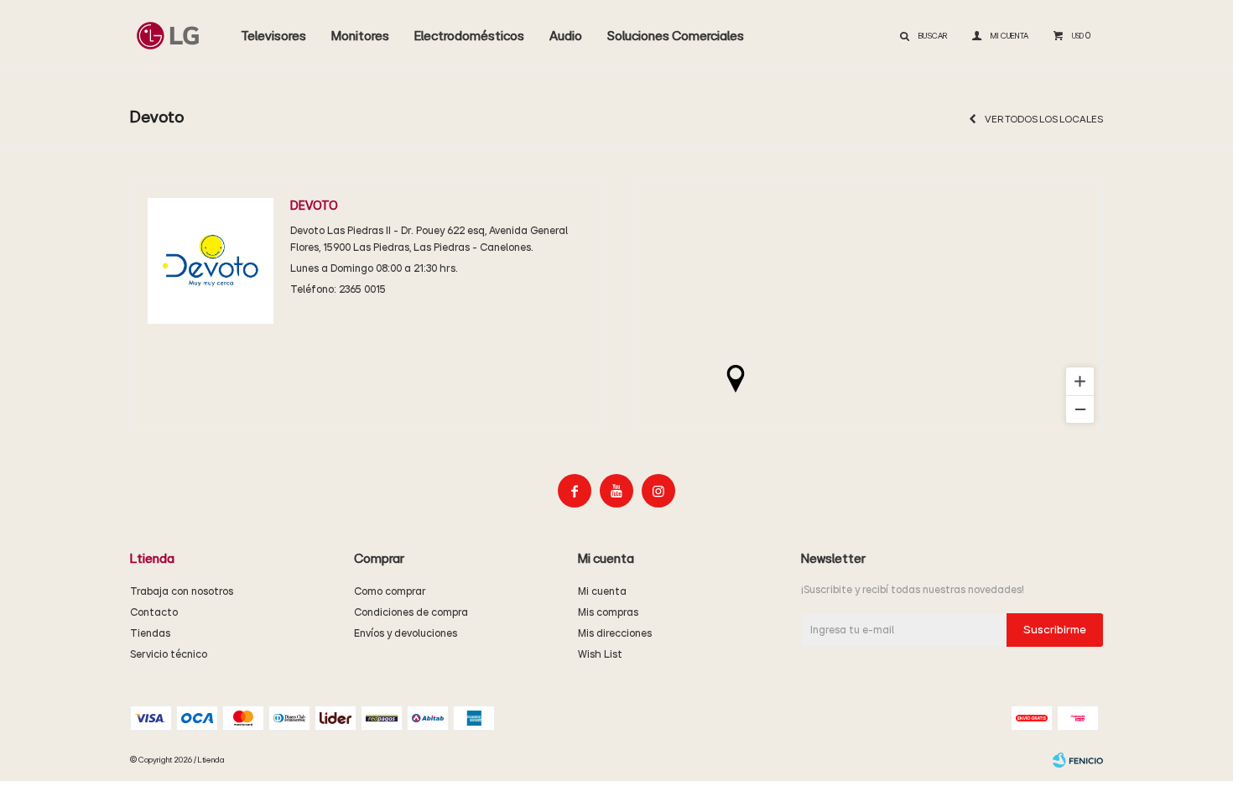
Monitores (360, 36)
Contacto (154, 612)
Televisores (273, 36)
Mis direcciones (615, 633)
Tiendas (150, 633)
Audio (565, 36)
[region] (869, 306)
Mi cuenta (602, 591)
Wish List (600, 654)
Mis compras (608, 612)
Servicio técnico (168, 654)
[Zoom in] (1080, 381)
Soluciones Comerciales (675, 36)
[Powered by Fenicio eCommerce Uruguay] (1078, 760)
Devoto (314, 206)
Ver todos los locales (1044, 119)
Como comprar (390, 591)
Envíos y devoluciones (405, 633)
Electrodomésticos (469, 36)
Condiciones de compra (411, 612)
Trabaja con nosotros (181, 591)
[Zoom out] (1080, 409)
